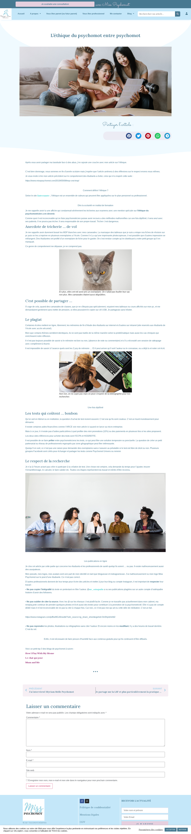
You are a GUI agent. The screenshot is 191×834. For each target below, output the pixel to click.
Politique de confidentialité (95, 807)
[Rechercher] (177, 14)
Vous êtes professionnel (93, 14)
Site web (30, 770)
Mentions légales (89, 814)
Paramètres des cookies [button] (151, 830)
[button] (129, 136)
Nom (29, 750)
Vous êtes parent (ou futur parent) (61, 14)
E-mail (29, 760)
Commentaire (33, 717)
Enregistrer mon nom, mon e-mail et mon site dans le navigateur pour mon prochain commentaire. (73, 780)
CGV (82, 822)
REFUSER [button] (182, 829)
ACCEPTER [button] (170, 829)
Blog (129, 14)
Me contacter (116, 14)
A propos (34, 14)
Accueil (21, 14)
